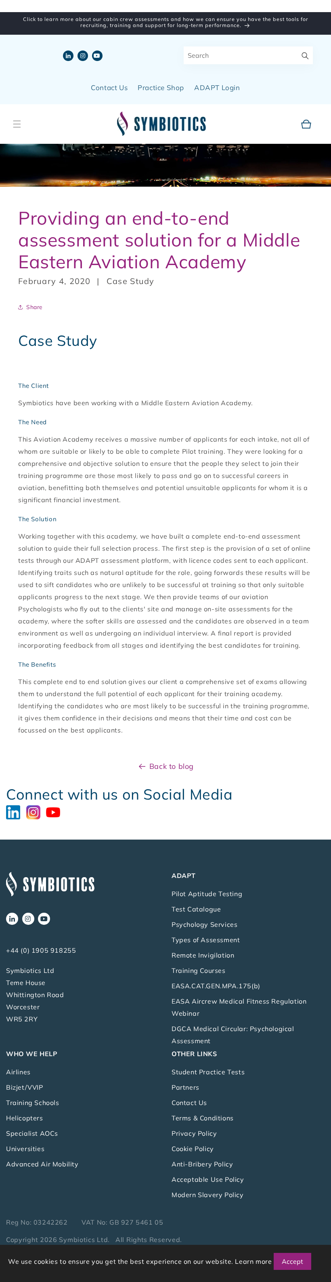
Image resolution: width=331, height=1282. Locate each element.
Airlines (18, 1072)
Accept (292, 1261)
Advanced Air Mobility (42, 1164)
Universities (25, 1149)
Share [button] (34, 307)
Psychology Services (204, 924)
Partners (185, 1087)
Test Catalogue (196, 909)
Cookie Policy (193, 1149)
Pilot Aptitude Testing (207, 894)
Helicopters (24, 1118)
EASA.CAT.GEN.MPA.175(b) (216, 986)
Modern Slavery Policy (208, 1195)
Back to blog (171, 766)
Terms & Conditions (203, 1118)
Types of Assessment (206, 940)
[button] (17, 124)
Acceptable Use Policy (208, 1179)
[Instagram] (36, 811)
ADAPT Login (217, 87)
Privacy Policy (194, 1133)
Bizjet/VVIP (24, 1087)
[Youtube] (55, 811)
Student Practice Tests (208, 1072)
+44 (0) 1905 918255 (41, 950)
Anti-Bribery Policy (202, 1164)
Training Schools (32, 1103)
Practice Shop (161, 87)
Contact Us (109, 87)
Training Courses (199, 970)
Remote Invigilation (203, 955)
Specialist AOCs (32, 1133)
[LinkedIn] (16, 811)
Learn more (253, 1261)
